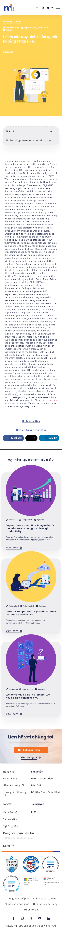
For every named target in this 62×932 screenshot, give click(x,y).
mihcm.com (51, 400)
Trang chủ (9, 771)
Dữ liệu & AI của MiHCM (45, 792)
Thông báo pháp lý (17, 898)
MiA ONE (36, 785)
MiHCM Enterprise (42, 778)
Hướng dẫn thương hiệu (14, 794)
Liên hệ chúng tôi (13, 785)
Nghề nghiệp (10, 826)
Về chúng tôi (10, 812)
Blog (33, 811)
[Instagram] (22, 918)
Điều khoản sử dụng (45, 904)
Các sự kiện (10, 819)
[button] (18, 51)
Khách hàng (10, 778)
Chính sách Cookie (44, 898)
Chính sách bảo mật (16, 904)
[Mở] (52, 7)
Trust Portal (31, 909)
